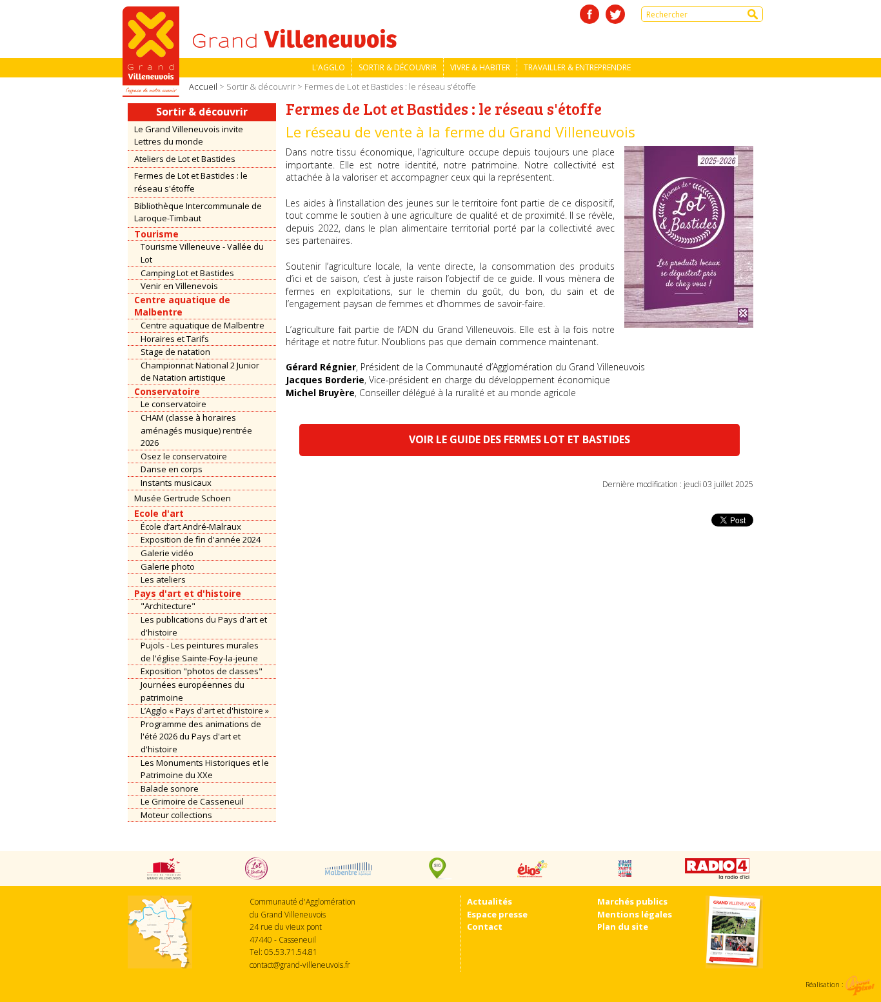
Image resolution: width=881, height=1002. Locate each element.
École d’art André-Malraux (191, 526)
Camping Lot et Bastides (187, 273)
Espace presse (497, 914)
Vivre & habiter (480, 67)
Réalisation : (826, 984)
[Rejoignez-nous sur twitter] (615, 14)
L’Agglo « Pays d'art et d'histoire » (205, 710)
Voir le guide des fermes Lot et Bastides (519, 439)
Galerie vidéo (167, 553)
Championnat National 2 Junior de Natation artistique (200, 371)
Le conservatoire (173, 404)
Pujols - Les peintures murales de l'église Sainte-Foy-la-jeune (200, 651)
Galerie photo (168, 566)
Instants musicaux (176, 482)
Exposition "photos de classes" (201, 671)
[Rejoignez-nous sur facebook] (589, 14)
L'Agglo (328, 67)
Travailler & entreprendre (577, 67)
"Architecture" (168, 606)
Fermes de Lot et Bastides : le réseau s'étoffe (191, 182)
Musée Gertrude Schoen (182, 498)
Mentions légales (634, 914)
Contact (484, 926)
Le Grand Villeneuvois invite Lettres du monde (188, 135)
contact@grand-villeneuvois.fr (300, 964)
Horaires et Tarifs (175, 339)
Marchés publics (632, 901)
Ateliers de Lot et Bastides (184, 159)
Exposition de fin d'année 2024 (201, 539)
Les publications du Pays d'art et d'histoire (204, 626)
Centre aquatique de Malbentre (202, 325)
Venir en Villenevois (179, 286)
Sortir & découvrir (398, 67)
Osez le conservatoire (184, 456)
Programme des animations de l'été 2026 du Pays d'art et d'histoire (201, 736)
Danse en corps (172, 469)
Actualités (489, 901)
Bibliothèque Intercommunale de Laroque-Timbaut (198, 212)
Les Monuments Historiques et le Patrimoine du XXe (205, 769)
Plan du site (622, 926)
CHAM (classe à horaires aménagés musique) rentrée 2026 (196, 430)
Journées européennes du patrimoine (192, 691)
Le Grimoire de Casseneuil (192, 801)
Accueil (203, 86)
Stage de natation (175, 351)
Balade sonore (170, 788)
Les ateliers (163, 579)
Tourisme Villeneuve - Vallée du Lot (202, 253)
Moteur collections (176, 815)
